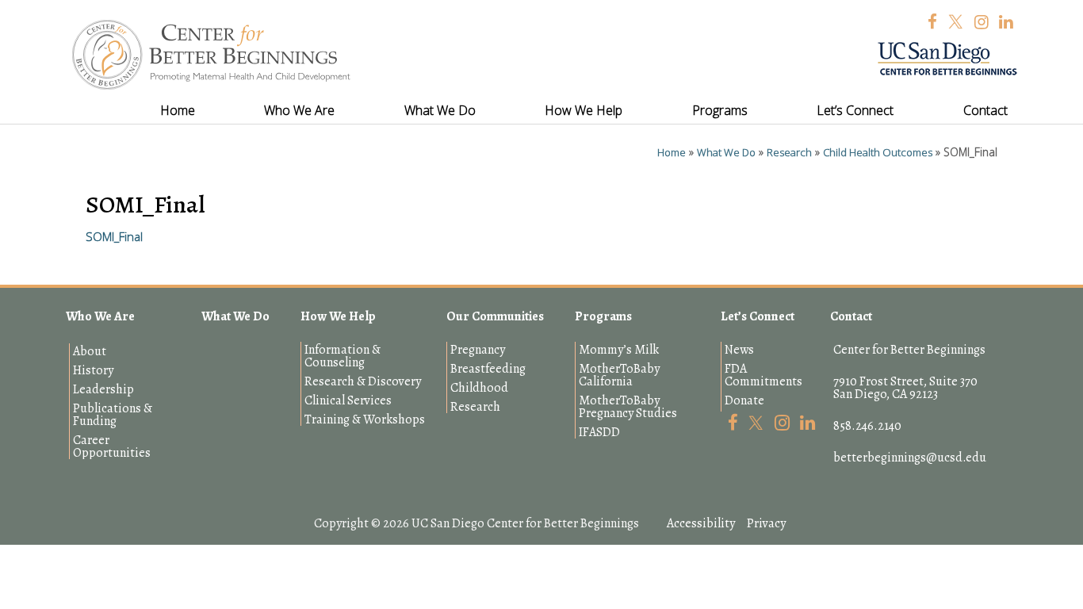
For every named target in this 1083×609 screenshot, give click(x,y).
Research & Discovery (362, 381)
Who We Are (100, 316)
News (739, 349)
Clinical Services (348, 400)
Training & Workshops (364, 419)
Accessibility (701, 523)
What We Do (726, 152)
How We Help (338, 316)
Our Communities (495, 316)
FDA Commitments (763, 375)
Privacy (766, 523)
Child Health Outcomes (877, 152)
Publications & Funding (112, 414)
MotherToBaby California (619, 375)
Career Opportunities (112, 446)
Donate (744, 400)
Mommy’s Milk (619, 349)
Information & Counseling (342, 356)
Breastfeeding (488, 368)
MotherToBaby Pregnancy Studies (628, 406)
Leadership (103, 389)
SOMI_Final (114, 236)
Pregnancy (477, 349)
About (89, 351)
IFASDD (599, 432)
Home (671, 152)
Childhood (479, 387)
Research (789, 152)
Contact (851, 316)
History (93, 370)
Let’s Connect (757, 316)
